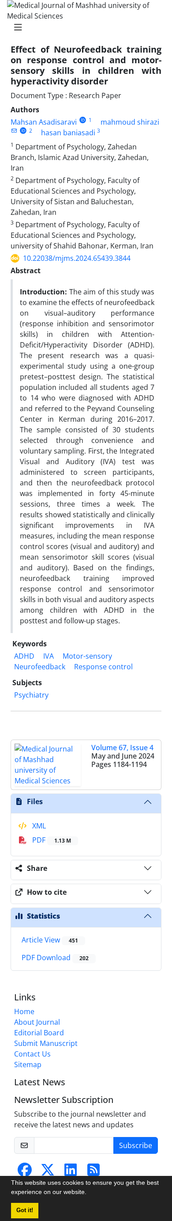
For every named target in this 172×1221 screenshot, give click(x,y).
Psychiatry (31, 695)
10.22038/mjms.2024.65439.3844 (77, 258)
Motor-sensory (87, 656)
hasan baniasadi (68, 132)
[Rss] (93, 1172)
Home (24, 1011)
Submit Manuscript (46, 1043)
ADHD (24, 656)
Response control (103, 667)
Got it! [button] (24, 1210)
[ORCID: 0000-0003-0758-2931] (23, 130)
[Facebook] (24, 1172)
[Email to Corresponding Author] (14, 130)
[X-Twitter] (47, 1172)
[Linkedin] (70, 1172)
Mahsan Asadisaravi (44, 122)
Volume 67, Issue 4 (122, 747)
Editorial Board (39, 1033)
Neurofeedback (39, 667)
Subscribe (135, 1145)
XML (38, 826)
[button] (89, 1193)
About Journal (37, 1022)
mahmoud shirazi (130, 122)
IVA (48, 656)
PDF (50, 840)
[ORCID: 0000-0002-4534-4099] (83, 120)
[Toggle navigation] (83, 27)
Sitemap (27, 1064)
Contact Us (32, 1054)
